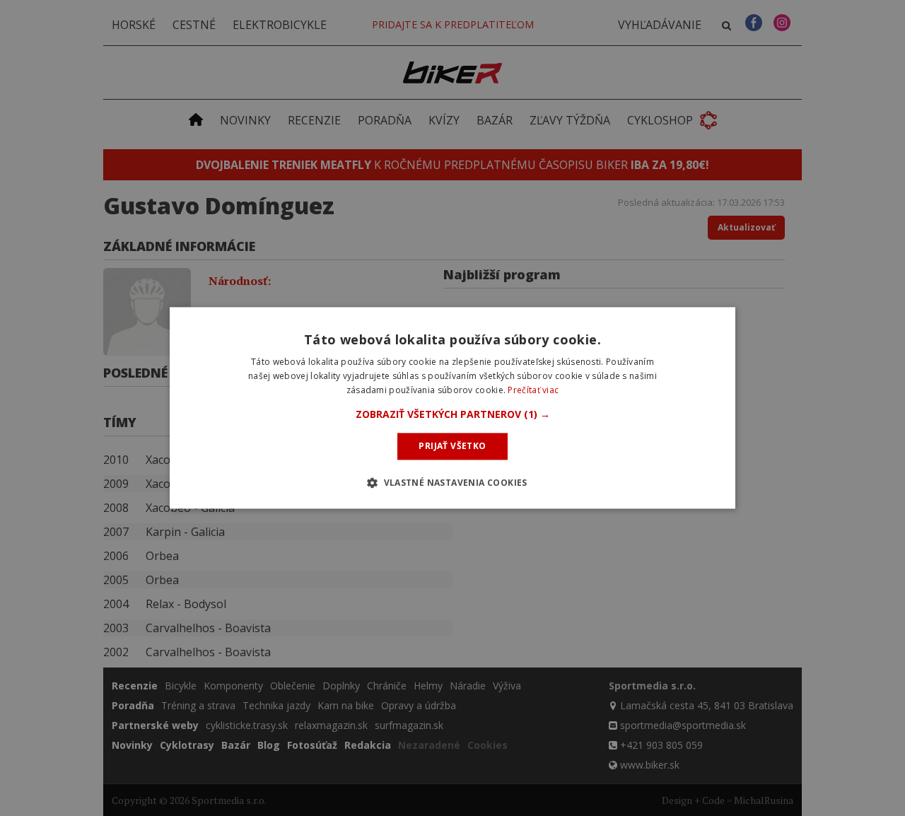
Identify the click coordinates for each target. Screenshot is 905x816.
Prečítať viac (533, 390)
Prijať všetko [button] (452, 446)
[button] (453, 414)
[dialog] (452, 407)
